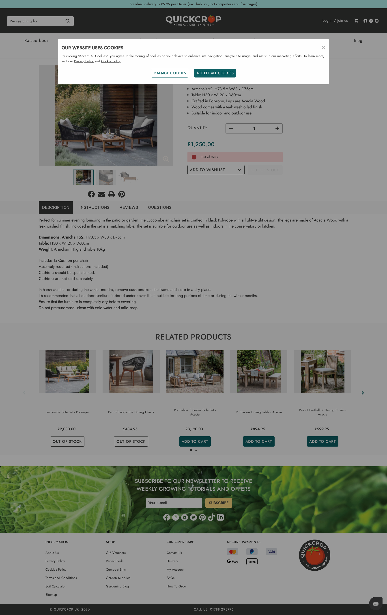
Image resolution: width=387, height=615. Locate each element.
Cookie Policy (110, 61)
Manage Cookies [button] (169, 73)
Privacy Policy (84, 61)
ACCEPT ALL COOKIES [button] (215, 73)
